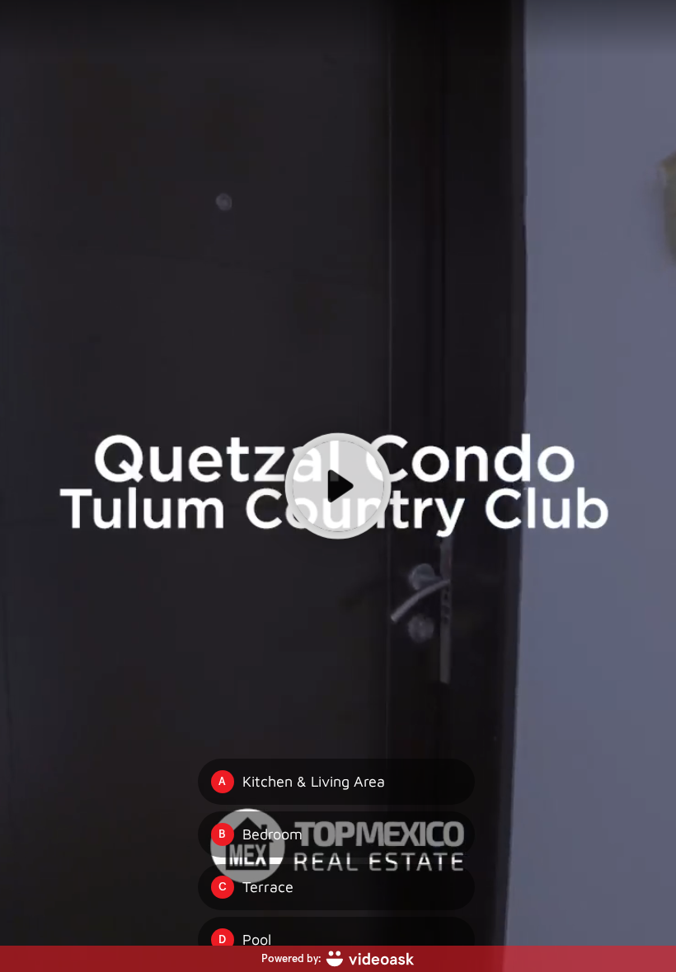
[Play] (338, 486)
